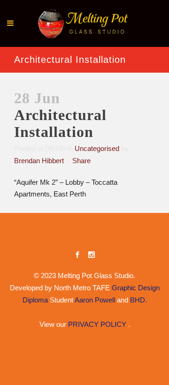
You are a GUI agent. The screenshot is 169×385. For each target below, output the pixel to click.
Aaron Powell (95, 300)
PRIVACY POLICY (98, 324)
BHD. (138, 300)
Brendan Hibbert (39, 161)
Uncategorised (97, 148)
